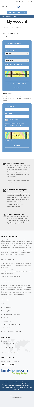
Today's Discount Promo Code (11, 324)
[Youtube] (25, 1)
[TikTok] (28, 1)
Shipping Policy (7, 311)
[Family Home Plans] (17, 6)
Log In (15, 16)
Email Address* (9, 106)
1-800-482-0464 (9, 347)
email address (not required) (13, 43)
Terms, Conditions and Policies (11, 314)
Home (2, 16)
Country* (7, 57)
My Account (9, 16)
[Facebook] (19, 1)
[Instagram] (22, 1)
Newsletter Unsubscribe (9, 328)
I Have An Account (7, 37)
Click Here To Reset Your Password (14, 123)
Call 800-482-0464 (17, 12)
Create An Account (16, 28)
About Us (5, 317)
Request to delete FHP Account (12, 331)
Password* (8, 113)
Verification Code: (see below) (14, 125)
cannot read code (8, 79)
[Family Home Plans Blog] (31, 1)
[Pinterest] (16, 1)
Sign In (6, 28)
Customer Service (8, 307)
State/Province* (9, 50)
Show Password (13, 119)
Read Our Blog (7, 321)
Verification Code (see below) (13, 64)
